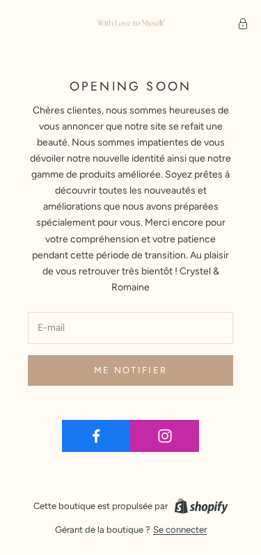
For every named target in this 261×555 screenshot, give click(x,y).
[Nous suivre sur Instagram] (164, 436)
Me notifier (131, 370)
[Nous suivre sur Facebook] (96, 436)
